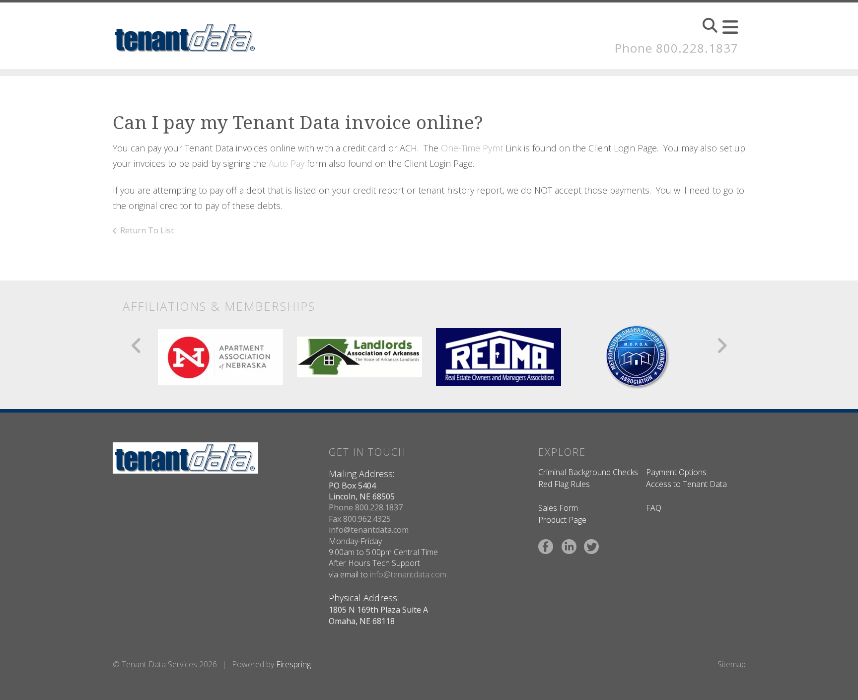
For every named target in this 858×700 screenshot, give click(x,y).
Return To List (147, 230)
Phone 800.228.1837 (676, 48)
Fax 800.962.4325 (360, 518)
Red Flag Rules (564, 484)
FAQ (653, 507)
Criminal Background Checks (588, 472)
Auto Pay (286, 163)
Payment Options (676, 472)
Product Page (562, 519)
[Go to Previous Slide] (137, 345)
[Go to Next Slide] (721, 345)
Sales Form (558, 507)
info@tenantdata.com (369, 529)
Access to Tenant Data (686, 484)
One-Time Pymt (473, 148)
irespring (296, 664)
